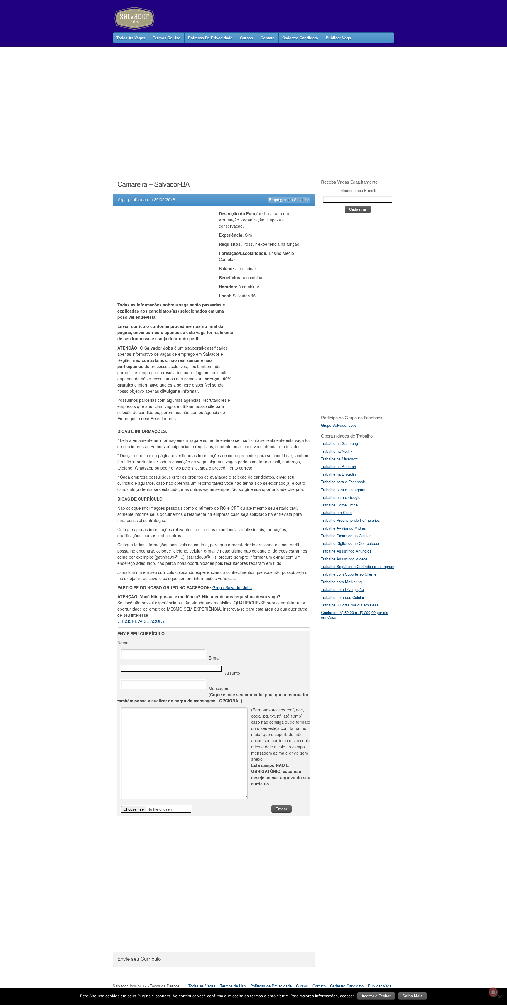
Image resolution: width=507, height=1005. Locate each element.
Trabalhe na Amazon (338, 466)
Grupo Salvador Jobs (232, 587)
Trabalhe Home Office (339, 505)
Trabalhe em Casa (336, 512)
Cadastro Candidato (300, 37)
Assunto (232, 673)
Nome (123, 642)
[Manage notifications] (493, 992)
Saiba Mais (412, 996)
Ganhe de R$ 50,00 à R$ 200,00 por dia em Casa (354, 615)
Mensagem (212, 694)
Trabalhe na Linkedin (338, 474)
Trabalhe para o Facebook (343, 481)
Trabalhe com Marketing (341, 581)
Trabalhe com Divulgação (342, 589)
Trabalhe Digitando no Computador (350, 543)
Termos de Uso (166, 37)
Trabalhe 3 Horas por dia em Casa (350, 605)
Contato (268, 37)
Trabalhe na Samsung (339, 443)
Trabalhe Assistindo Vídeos (344, 559)
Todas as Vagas (130, 37)
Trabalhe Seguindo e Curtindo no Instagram (357, 566)
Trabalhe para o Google (340, 497)
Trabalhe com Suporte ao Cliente (348, 574)
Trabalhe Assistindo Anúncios (346, 551)
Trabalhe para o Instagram (343, 489)
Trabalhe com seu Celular (342, 597)
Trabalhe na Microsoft (339, 459)
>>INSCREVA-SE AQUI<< (141, 621)
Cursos (246, 37)
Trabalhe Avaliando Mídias (343, 528)
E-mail (214, 658)
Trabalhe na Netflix (337, 451)
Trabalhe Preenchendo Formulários (350, 520)
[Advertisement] (219, 104)
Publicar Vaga (338, 37)
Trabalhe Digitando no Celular (346, 535)
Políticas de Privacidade (210, 37)
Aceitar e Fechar (376, 996)
